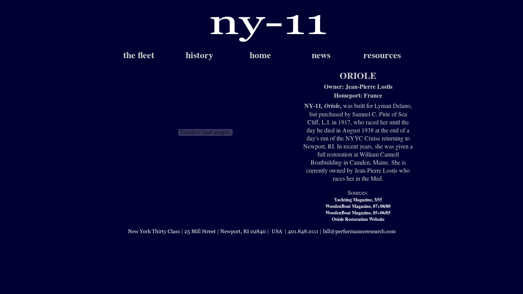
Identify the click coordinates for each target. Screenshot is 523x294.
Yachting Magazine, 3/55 (358, 199)
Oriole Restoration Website (358, 219)
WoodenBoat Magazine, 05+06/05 (358, 212)
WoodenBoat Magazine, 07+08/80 (358, 206)
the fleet (138, 54)
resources (382, 54)
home (260, 54)
